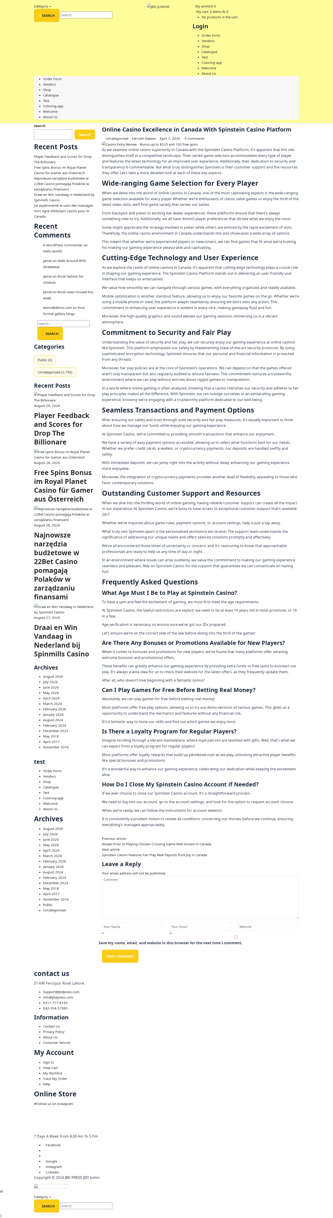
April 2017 (51, 741)
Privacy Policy (54, 1031)
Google (51, 1161)
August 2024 (53, 720)
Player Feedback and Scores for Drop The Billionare (61, 429)
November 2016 (56, 747)
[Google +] (111, 833)
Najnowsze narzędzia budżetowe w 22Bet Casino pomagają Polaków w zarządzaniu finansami (61, 183)
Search (40, 125)
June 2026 (51, 687)
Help (46, 1084)
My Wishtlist (52, 1073)
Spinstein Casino (218, 149)
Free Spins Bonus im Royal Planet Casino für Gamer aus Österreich (64, 486)
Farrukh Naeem (144, 138)
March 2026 (52, 703)
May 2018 (51, 736)
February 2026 (54, 709)
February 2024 (54, 725)
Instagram (54, 1166)
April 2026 (51, 698)
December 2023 (55, 730)
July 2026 (50, 682)
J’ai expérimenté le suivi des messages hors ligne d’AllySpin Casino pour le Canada (63, 211)
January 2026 (53, 714)
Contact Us (51, 1026)
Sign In (48, 1062)
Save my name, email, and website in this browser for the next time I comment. (170, 942)
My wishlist (204, 6)
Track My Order (55, 1078)
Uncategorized (49, 372)
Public (42, 360)
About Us (50, 1037)
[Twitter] (106, 833)
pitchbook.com (202, 754)
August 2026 (53, 676)
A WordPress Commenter (63, 245)
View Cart (50, 1067)
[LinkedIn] (108, 833)
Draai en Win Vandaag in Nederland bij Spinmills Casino (61, 640)
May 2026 (51, 692)
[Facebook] (103, 833)
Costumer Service (56, 1042)
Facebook (53, 1145)
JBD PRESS (73, 1177)
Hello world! (52, 251)
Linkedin (52, 1172)
